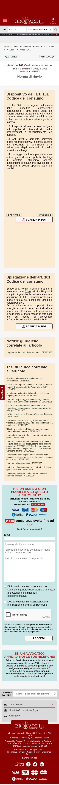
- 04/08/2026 (26, 474)
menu (5, 21)
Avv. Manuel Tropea (40, 738)
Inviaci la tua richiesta (21, 671)
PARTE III (40, 46)
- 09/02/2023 (29, 352)
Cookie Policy (33, 752)
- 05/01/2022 (28, 408)
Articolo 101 (25, 50)
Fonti (6, 46)
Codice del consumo (22, 46)
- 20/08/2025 (24, 463)
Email (7, 534)
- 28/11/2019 (24, 379)
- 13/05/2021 (27, 394)
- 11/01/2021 (29, 386)
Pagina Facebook (28, 763)
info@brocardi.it (37, 749)
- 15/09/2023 (29, 457)
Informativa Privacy (16, 752)
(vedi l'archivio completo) (29, 529)
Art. (12, 57)
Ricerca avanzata (55, 29)
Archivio (29, 754)
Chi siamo (46, 752)
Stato (28, 291)
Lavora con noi (29, 758)
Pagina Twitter (35, 763)
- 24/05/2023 (28, 446)
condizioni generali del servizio (24, 589)
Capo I (13, 50)
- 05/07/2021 (29, 400)
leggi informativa (17, 596)
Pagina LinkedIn (42, 763)
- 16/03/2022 (29, 422)
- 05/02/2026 (29, 468)
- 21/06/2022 (27, 430)
